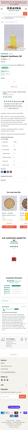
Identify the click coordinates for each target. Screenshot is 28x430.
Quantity (3, 78)
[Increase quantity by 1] (14, 82)
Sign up (22, 396)
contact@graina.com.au (9, 372)
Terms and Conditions (6, 422)
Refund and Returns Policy (19, 422)
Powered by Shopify (14, 427)
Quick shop (9, 223)
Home (2, 22)
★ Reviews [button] (26, 216)
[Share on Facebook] (2, 172)
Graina (3, 216)
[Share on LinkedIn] (8, 172)
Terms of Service (10, 424)
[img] (14, 241)
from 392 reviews (14, 243)
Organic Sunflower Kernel (8, 215)
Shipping (18, 420)
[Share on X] (5, 172)
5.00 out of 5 (18, 281)
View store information (7, 96)
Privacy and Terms (10, 420)
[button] (4, 54)
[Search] (25, 13)
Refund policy (18, 424)
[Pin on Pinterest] (11, 172)
